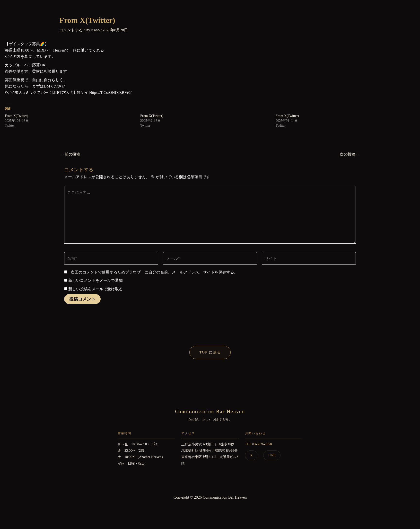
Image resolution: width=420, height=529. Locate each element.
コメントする (71, 30)
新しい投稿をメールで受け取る (95, 289)
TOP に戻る (210, 352)
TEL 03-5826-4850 (258, 444)
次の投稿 (350, 154)
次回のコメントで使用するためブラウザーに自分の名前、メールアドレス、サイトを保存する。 (154, 272)
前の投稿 (70, 154)
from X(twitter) (16, 116)
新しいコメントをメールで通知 (95, 280)
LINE (271, 455)
